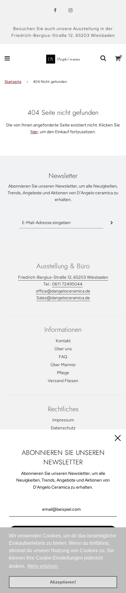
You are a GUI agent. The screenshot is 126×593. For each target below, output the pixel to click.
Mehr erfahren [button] (43, 566)
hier (34, 131)
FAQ (63, 356)
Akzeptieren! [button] (63, 581)
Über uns (63, 348)
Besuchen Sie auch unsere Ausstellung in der (63, 28)
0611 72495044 (67, 284)
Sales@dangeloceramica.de (63, 297)
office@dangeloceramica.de (63, 291)
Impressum (63, 420)
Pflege (63, 372)
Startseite (13, 81)
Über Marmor (63, 364)
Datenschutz (63, 428)
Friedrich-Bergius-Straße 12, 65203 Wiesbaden (63, 35)
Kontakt (63, 340)
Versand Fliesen (63, 380)
